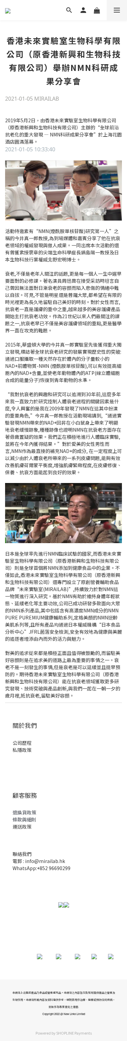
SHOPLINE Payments (74, 1033)
